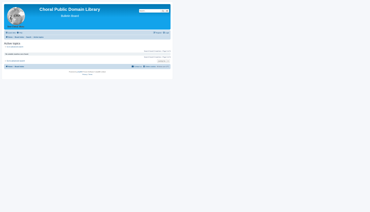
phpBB (79, 72)
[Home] (16, 17)
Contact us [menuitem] (138, 66)
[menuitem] (19, 32)
